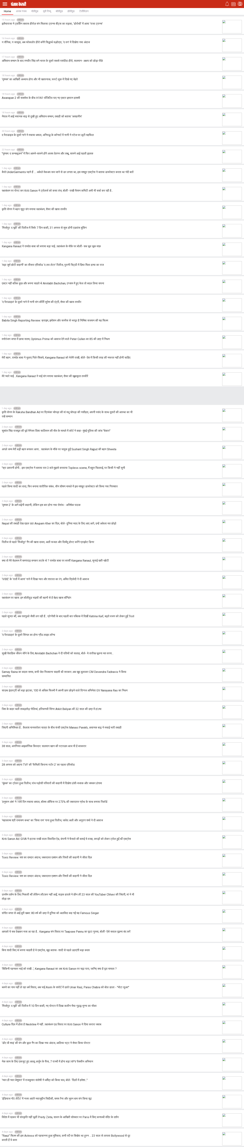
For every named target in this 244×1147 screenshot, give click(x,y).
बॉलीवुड (59, 11)
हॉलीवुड (71, 11)
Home (7, 11)
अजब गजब (21, 11)
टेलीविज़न (84, 11)
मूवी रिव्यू (47, 11)
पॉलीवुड (34, 11)
